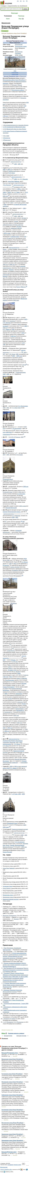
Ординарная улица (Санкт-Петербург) (12, 1140)
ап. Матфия (17, 671)
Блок (4, 845)
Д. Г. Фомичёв (24, 179)
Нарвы (19, 673)
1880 (4, 321)
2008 (13, 355)
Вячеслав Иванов (19, 845)
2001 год (16, 563)
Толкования (8, 16)
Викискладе (23, 76)
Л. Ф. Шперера (7, 322)
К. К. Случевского (19, 842)
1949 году (13, 336)
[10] (24, 436)
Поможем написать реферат (16, 1033)
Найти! (25, 9)
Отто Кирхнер (7, 185)
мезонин (11, 269)
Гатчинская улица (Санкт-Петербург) (12, 1073)
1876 (25, 352)
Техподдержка (10, 1164)
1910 (4, 727)
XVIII (4, 660)
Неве (5, 204)
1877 (4, 354)
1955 (24, 208)
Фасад (19, 324)
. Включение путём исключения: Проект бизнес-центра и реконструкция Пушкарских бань (14, 985)
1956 (8, 374)
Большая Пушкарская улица (11, 76)
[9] (23, 434)
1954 (4, 374)
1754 (5, 688)
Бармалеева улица (8, 895)
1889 (25, 326)
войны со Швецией (22, 678)
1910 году (19, 722)
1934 (26, 729)
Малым (20, 85)
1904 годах (6, 827)
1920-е (23, 332)
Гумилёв (12, 845)
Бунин (7, 845)
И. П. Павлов (6, 329)
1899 (19, 216)
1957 (4, 210)
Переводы (21, 16)
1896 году (12, 264)
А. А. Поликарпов (8, 1022)
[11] (21, 521)
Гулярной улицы (14, 236)
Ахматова (25, 843)
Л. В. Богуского (21, 493)
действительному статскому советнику (13, 224)
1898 (15, 216)
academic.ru (6, 2)
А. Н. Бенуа (6, 745)
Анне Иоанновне (9, 680)
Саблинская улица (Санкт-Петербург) (12, 1095)
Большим (14, 85)
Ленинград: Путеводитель (9, 915)
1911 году (21, 492)
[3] (8, 195)
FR (26, 1)
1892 (13, 329)
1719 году (14, 661)
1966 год (16, 766)
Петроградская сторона (21, 46)
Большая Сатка (8, 1035)
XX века (9, 238)
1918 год (5, 327)
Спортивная (18, 53)
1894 (4, 169)
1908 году (25, 486)
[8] (14, 430)
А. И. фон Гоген (16, 407)
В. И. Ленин (12, 173)
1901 (8, 407)
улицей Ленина (11, 650)
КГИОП (5, 959)
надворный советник (16, 228)
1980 (4, 344)
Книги (8, 18)
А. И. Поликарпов (18, 1022)
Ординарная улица (8, 897)
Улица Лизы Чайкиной (8, 868)
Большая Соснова (21, 1035)
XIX (25, 236)
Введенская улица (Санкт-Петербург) (12, 1059)
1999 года (24, 847)
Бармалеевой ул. (20, 708)
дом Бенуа (13, 603)
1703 (9, 666)
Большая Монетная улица (9, 1152)
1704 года (5, 676)
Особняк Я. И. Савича (9, 1018)
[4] (27, 247)
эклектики (22, 266)
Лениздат (16, 919)
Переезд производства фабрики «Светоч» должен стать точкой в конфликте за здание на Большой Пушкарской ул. (15, 964)
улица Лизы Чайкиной (13, 181)
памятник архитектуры (16, 161)
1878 (8, 454)
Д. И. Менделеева (23, 406)
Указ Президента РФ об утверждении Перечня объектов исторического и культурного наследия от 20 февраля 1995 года (15, 970)
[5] (26, 286)
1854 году (5, 264)
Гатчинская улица (7, 886)
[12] (22, 575)
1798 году (5, 116)
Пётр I (10, 676)
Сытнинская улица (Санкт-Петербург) (12, 1109)
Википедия (14, 13)
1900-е (4, 192)
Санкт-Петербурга (20, 80)
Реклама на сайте (17, 1164)
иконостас (20, 702)
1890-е (19, 189)
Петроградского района (17, 90)
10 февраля (15, 570)
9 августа (25, 675)
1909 (19, 164)
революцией (6, 274)
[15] (3, 736)
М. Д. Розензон (16, 437)
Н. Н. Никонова (16, 515)
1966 (8, 560)
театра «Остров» (14, 567)
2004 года (21, 570)
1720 (14, 670)
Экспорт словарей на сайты (6, 1169)
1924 (11, 202)
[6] (26, 364)
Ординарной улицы (12, 823)
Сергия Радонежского (8, 686)
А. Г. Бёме (17, 192)
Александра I (18, 693)
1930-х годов (22, 506)
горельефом (24, 762)
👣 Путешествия (3, 1167)
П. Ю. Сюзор (12, 354)
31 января (10, 670)
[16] (10, 826)
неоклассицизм (7, 744)
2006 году (5, 196)
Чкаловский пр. (20, 710)
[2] (12, 163)
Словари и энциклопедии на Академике (13, 6)
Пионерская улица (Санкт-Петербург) (12, 1082)
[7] (21, 368)
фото (4, 249)
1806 (6, 693)
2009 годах (19, 355)
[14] (13, 648)
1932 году (15, 300)
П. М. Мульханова (16, 428)
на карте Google (15, 74)
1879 (25, 319)
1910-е (9, 192)
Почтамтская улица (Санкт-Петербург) (12, 1122)
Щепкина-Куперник (8, 847)
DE (21, 1)
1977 (23, 342)
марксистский (12, 171)
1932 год (9, 727)
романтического (7, 268)
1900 (4, 407)
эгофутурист (9, 432)
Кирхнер (5, 276)
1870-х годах (7, 233)
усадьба (16, 221)
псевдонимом (6, 434)
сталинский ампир (21, 372)
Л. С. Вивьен (13, 768)
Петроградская (18, 51)
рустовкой (5, 326)
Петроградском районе (9, 80)
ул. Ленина (25, 562)
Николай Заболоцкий (11, 507)
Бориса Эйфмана (21, 286)
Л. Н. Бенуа (17, 744)
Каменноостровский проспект (20, 829)
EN (18, 1)
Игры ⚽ (21, 18)
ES (23, 1)
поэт (4, 432)
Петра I (10, 668)
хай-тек (24, 364)
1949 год (6, 731)
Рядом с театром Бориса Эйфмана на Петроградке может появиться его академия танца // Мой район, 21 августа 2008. (15, 975)
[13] (10, 644)
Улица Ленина (6, 888)
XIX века (24, 218)
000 (24, 521)
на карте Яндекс (15, 72)
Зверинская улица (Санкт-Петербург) (12, 1134)
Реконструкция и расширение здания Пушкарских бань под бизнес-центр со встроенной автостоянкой (13, 980)
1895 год (9, 169)
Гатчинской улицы (7, 479)
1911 (17, 742)
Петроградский (18, 44)
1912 (20, 742)
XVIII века (23, 683)
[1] (18, 154)
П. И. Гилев (14, 794)
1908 (15, 164)
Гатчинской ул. (8, 712)
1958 (11, 766)
